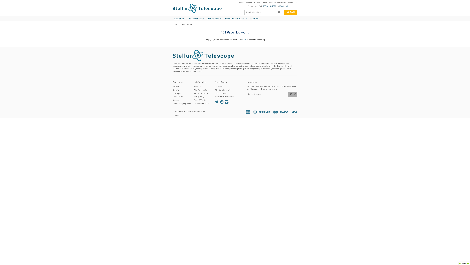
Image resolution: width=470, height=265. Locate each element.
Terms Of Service (200, 100)
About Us (272, 2)
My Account (292, 2)
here (244, 40)
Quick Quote (262, 2)
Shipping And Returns (247, 2)
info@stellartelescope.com (224, 97)
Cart (292, 12)
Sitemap (176, 115)
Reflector (176, 86)
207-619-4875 (269, 6)
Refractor (176, 90)
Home (175, 25)
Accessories (195, 19)
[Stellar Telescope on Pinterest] (222, 103)
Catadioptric (177, 93)
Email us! (283, 6)
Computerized (178, 97)
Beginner (176, 100)
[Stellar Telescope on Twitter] (217, 103)
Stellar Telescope (184, 111)
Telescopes (179, 19)
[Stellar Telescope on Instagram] (227, 103)
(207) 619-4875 (221, 93)
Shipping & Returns (201, 93)
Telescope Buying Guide (182, 104)
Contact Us (281, 2)
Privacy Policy (199, 97)
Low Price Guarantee (201, 104)
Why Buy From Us (200, 90)
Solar (253, 19)
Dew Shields (213, 19)
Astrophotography (235, 19)
